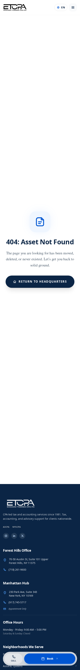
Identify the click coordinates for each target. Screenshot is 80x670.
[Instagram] (6, 536)
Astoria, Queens (13, 666)
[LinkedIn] (14, 536)
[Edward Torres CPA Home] (40, 503)
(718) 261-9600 (17, 569)
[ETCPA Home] (15, 7)
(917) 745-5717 (17, 602)
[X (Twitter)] (22, 536)
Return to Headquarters (43, 281)
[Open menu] (73, 7)
